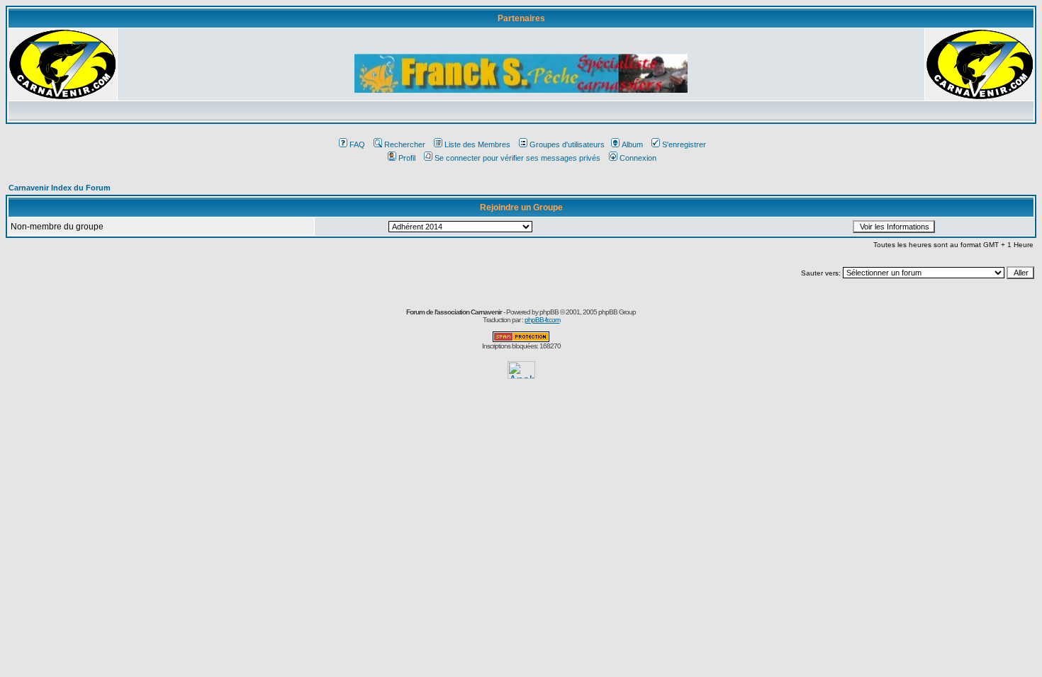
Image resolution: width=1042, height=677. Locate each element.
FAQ (357, 144)
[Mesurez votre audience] (521, 375)
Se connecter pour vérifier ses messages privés (517, 158)
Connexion (638, 158)
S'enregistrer (684, 144)
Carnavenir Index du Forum (60, 187)
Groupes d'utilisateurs (567, 144)
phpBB (549, 312)
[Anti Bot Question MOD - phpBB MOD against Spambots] (521, 339)
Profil (406, 158)
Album (632, 144)
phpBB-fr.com (542, 320)
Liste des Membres (477, 144)
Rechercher (404, 144)
